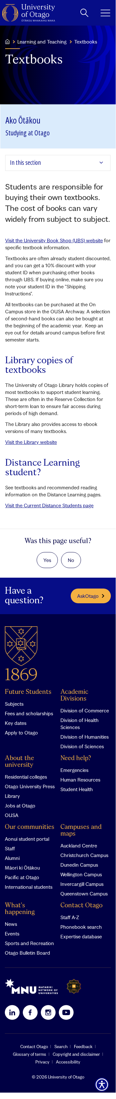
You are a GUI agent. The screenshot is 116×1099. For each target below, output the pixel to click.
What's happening (20, 909)
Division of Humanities (84, 736)
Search (60, 1046)
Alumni (12, 858)
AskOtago (88, 595)
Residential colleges (26, 776)
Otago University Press (30, 786)
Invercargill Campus (81, 883)
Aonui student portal (27, 838)
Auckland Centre (78, 845)
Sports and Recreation (29, 943)
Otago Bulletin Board (27, 952)
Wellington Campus (81, 874)
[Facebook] (30, 1012)
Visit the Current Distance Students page (49, 505)
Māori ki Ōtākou (22, 867)
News (11, 924)
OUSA (11, 815)
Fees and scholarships (29, 713)
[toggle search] (84, 13)
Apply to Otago (21, 732)
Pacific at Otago (22, 877)
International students (28, 886)
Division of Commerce (84, 710)
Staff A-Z (69, 917)
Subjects (14, 703)
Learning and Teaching (42, 41)
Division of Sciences (82, 746)
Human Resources (80, 779)
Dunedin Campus (79, 864)
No (71, 560)
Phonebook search (81, 926)
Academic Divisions (74, 695)
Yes (47, 560)
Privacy (42, 1062)
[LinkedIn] (12, 1012)
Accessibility (68, 1062)
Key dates (15, 723)
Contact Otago (81, 905)
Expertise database (81, 936)
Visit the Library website (31, 442)
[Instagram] (48, 1012)
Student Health (76, 789)
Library (12, 795)
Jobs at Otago (20, 805)
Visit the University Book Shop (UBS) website (54, 240)
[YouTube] (66, 1012)
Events (12, 933)
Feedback (83, 1046)
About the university (19, 761)
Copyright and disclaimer (76, 1054)
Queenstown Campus (84, 893)
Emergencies (74, 770)
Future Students (28, 692)
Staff (10, 848)
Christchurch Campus (84, 855)
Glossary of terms (29, 1054)
